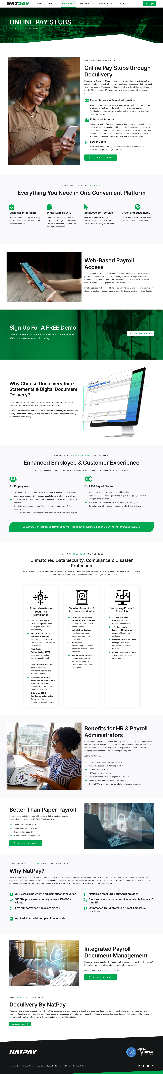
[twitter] (152, 1066)
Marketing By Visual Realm (74, 1066)
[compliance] (140, 1048)
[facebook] (143, 1066)
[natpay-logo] (18, 3)
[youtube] (148, 1066)
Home (12, 28)
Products (20, 28)
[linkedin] (139, 1066)
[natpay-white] (23, 1051)
